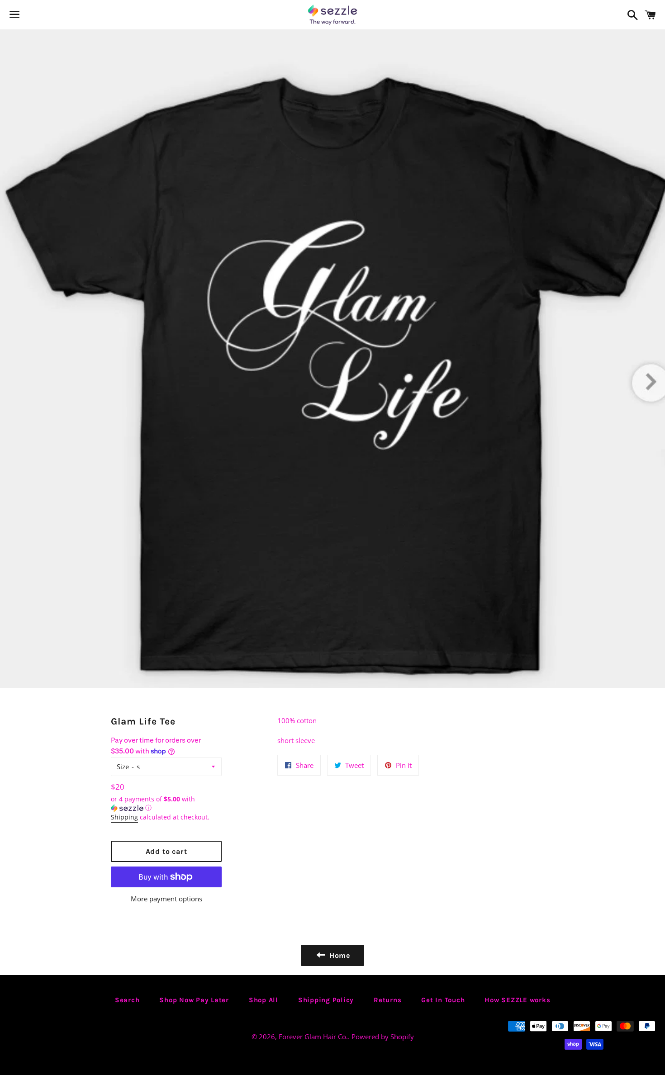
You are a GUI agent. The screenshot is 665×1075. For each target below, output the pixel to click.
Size (123, 766)
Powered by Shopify (383, 1036)
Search (127, 1000)
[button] (166, 803)
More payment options (166, 898)
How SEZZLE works (517, 1000)
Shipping (124, 817)
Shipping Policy (326, 1000)
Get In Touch (443, 1000)
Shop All (263, 1000)
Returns (387, 1000)
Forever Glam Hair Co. (313, 1036)
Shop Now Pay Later (194, 1000)
